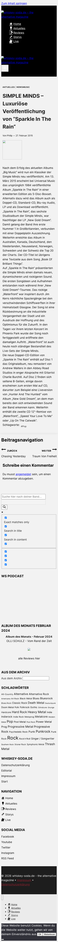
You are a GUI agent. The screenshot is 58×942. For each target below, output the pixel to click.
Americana (5, 699)
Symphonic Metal (35, 744)
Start (4, 781)
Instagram (7, 853)
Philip (9, 135)
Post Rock (31, 722)
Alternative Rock (39, 694)
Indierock (6, 716)
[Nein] (2, 939)
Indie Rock (18, 716)
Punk (32, 731)
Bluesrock (46, 698)
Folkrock (24, 707)
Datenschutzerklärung (15, 765)
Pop (23, 426)
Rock (12, 738)
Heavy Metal (37, 712)
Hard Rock (19, 712)
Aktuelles (9, 87)
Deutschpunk (50, 703)
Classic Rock (19, 702)
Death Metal (36, 702)
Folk (17, 707)
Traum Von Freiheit (44, 453)
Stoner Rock (20, 744)
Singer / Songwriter (42, 738)
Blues (36, 698)
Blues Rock (6, 703)
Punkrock (43, 731)
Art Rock (15, 698)
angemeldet (23, 474)
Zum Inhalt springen (14, 3)
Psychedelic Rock (18, 732)
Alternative (21, 694)
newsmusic (23, 87)
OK (39, 934)
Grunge (51, 707)
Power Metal (44, 721)
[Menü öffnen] (5, 68)
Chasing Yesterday (13, 453)
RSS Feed (7, 858)
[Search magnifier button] (4, 507)
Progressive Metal (20, 726)
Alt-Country (7, 694)
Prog (4, 726)
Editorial (6, 770)
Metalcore (41, 716)
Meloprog (29, 716)
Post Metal (20, 721)
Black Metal (26, 698)
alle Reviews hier (29, 658)
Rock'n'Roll (24, 738)
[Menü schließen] (2, 897)
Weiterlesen (49, 934)
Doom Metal (7, 707)
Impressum (8, 776)
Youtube (6, 842)
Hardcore (6, 712)
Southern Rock (7, 744)
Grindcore (42, 707)
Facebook (7, 836)
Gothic (33, 707)
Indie (49, 712)
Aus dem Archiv (11, 678)
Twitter (5, 847)
